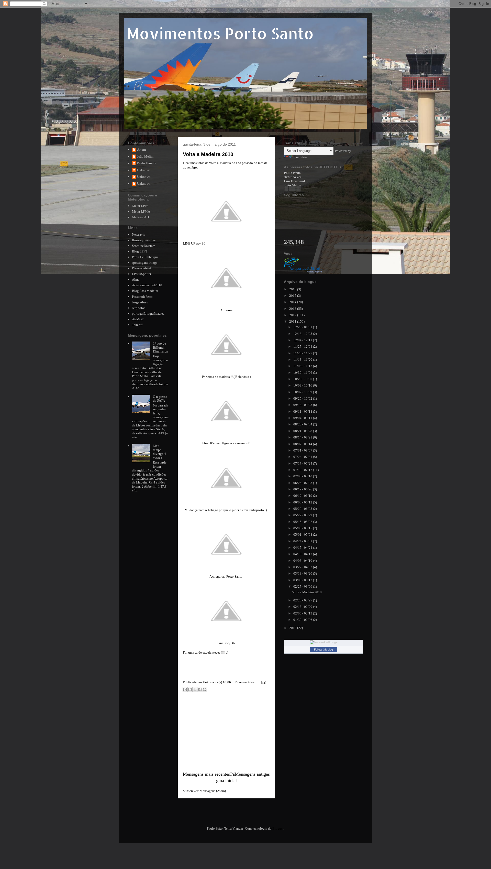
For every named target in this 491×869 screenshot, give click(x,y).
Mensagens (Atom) (213, 791)
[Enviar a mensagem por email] (185, 689)
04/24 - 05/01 (303, 541)
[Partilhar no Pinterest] (204, 689)
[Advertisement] (226, 732)
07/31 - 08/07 (303, 450)
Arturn (141, 149)
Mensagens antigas (252, 774)
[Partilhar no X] (194, 689)
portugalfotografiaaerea (148, 313)
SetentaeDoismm (143, 246)
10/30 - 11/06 (303, 373)
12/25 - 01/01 (303, 327)
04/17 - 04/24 (303, 547)
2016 (293, 289)
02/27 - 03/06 (303, 586)
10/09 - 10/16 (303, 385)
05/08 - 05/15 (303, 528)
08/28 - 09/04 (303, 424)
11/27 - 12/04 (303, 346)
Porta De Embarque (145, 257)
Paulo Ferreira (146, 163)
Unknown (144, 170)
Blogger (277, 828)
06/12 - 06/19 (303, 496)
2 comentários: (245, 682)
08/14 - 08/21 (303, 437)
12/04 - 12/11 (303, 340)
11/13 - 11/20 (303, 359)
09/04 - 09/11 (303, 418)
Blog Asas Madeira (145, 291)
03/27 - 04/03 (303, 567)
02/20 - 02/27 (303, 600)
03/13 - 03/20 (303, 573)
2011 (293, 321)
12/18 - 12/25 (303, 334)
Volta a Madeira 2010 (208, 154)
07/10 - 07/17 (303, 470)
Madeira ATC (141, 217)
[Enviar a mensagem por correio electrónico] (263, 682)
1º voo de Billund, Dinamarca (160, 347)
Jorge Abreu (140, 302)
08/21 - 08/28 (303, 431)
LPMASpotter (141, 274)
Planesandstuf (141, 268)
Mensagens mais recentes (206, 774)
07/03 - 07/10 (303, 476)
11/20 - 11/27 (303, 353)
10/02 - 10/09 (303, 392)
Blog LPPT (139, 251)
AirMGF (137, 319)
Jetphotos (138, 308)
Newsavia (138, 234)
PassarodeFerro (142, 297)
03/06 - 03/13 (303, 580)
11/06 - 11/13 (303, 366)
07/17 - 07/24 (303, 463)
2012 (293, 315)
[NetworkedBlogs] (323, 642)
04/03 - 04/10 (303, 561)
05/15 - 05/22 (303, 522)
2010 (293, 628)
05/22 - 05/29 (303, 515)
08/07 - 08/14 (303, 444)
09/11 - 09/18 (303, 411)
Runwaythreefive (144, 240)
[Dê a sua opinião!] (190, 689)
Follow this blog (323, 649)
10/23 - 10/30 (303, 379)
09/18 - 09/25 (303, 405)
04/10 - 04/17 (303, 554)
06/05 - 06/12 (303, 502)
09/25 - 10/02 (303, 398)
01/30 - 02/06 (303, 620)
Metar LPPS (140, 206)
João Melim (145, 156)
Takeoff (137, 325)
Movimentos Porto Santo (220, 33)
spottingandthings (144, 263)
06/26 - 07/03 (303, 483)
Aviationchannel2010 (147, 285)
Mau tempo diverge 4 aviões (159, 452)
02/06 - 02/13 (303, 613)
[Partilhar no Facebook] (199, 689)
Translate (300, 157)
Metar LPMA (141, 211)
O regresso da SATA (160, 399)
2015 (293, 296)
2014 (293, 302)
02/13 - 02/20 (303, 607)
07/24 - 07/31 (303, 457)
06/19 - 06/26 (303, 489)
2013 (293, 309)
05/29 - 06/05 (303, 509)
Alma (135, 279)
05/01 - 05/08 (303, 534)
